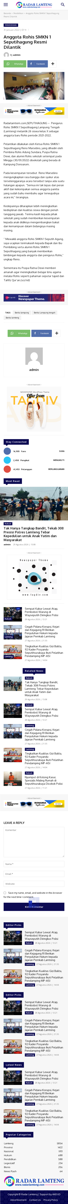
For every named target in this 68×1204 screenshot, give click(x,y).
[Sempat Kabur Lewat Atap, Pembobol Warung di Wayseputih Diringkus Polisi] (13, 614)
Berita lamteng (12, 317)
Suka (61, 451)
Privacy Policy (51, 1199)
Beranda (7, 13)
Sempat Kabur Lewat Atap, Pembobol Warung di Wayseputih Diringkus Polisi (41, 612)
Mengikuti (58, 460)
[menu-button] (6, 5)
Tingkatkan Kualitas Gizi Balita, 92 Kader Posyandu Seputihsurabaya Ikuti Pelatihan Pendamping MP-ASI (44, 651)
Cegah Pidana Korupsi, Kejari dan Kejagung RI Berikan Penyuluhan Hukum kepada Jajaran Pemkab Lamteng (42, 631)
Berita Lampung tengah (44, 312)
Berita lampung (22, 312)
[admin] (7, 55)
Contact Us (35, 1199)
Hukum (8, 523)
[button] (63, 5)
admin (16, 54)
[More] (53, 63)
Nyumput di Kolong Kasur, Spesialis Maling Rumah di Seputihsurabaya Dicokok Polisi (44, 780)
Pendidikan (18, 13)
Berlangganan (56, 469)
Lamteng (9, 637)
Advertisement (18, 1199)
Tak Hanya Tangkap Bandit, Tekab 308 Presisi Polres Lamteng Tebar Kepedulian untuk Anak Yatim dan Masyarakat (34, 534)
